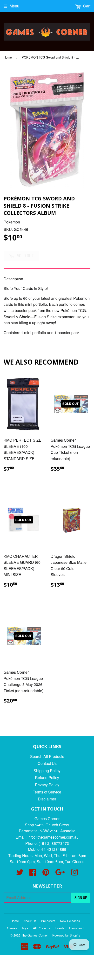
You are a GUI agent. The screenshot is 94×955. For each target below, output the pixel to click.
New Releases (70, 921)
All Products (41, 928)
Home (8, 57)
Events (60, 928)
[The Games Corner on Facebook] (32, 873)
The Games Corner (34, 935)
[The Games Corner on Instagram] (74, 873)
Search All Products (47, 756)
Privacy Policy (47, 784)
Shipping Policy (47, 770)
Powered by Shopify (66, 935)
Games (12, 928)
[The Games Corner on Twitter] (19, 873)
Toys (25, 928)
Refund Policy (47, 777)
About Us (29, 921)
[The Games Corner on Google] (60, 873)
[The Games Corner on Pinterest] (45, 873)
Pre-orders (48, 921)
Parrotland (76, 928)
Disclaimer (47, 799)
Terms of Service (47, 792)
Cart (86, 6)
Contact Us (47, 763)
